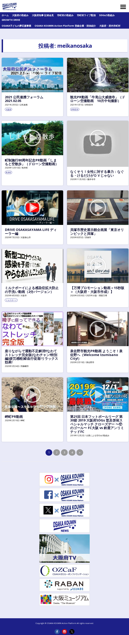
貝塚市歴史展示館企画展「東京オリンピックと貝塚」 (97, 231)
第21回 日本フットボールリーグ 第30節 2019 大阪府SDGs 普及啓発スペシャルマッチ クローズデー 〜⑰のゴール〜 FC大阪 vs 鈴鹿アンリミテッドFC (97, 424)
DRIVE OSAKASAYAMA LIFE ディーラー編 (31, 231)
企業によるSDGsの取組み (97, 435)
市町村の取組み (65, 15)
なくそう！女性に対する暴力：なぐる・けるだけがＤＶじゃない (97, 173)
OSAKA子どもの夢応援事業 (16, 25)
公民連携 (23, 104)
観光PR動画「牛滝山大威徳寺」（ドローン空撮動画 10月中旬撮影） (97, 99)
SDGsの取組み (107, 15)
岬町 (23, 420)
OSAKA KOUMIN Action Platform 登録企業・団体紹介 (65, 25)
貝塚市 (88, 237)
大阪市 (24, 295)
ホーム (5, 15)
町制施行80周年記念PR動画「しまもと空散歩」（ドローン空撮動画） (32, 162)
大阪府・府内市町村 (109, 25)
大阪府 (8, 109)
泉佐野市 (90, 362)
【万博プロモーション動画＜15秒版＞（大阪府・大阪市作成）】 (97, 290)
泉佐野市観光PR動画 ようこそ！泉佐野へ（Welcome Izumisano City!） (96, 355)
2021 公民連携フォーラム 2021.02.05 (24, 99)
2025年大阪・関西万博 (96, 295)
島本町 (25, 167)
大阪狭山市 (26, 237)
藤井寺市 (91, 179)
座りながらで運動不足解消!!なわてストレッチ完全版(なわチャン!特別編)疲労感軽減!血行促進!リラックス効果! (31, 356)
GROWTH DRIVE (11, 19)
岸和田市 (89, 104)
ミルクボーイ (11, 300)
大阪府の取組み (20, 15)
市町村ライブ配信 (86, 15)
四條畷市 (25, 366)
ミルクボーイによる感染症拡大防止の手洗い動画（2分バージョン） (32, 290)
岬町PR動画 (14, 416)
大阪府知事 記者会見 (43, 15)
